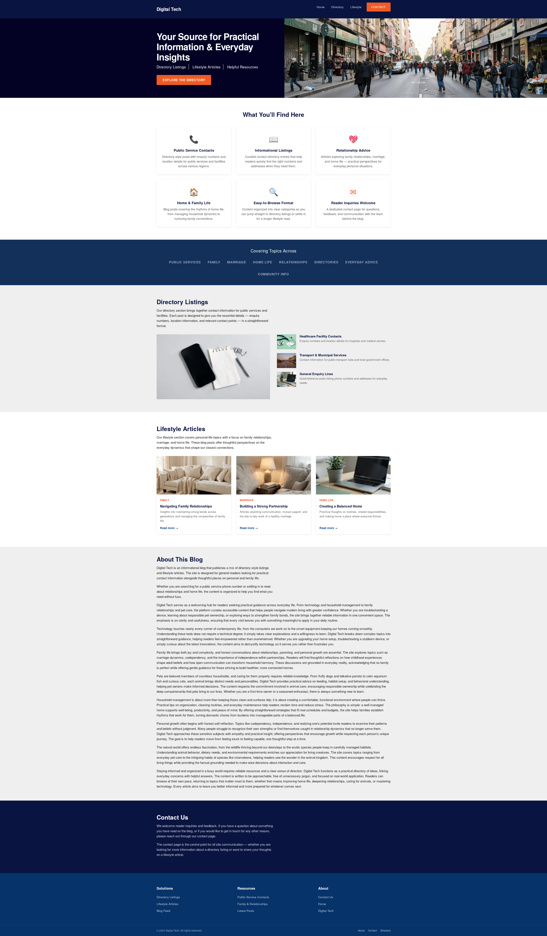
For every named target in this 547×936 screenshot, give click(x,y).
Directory (337, 7)
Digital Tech (169, 9)
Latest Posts (245, 911)
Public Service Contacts (253, 897)
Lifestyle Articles (167, 904)
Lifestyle (356, 7)
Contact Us (325, 897)
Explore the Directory (184, 80)
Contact (378, 7)
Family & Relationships (252, 904)
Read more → (169, 528)
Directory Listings (168, 897)
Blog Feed (163, 911)
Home (321, 7)
